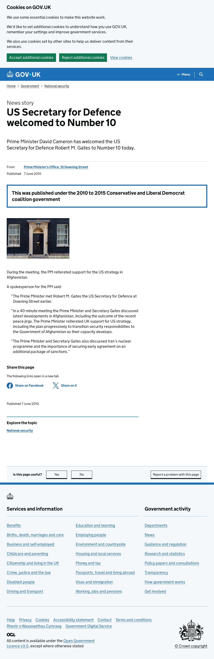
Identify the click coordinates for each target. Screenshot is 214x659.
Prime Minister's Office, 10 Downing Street (56, 167)
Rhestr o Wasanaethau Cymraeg (34, 626)
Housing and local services (98, 553)
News (150, 534)
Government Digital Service (88, 626)
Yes (60, 474)
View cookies (121, 57)
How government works (165, 581)
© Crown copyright (191, 646)
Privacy (25, 619)
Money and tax (88, 563)
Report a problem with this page (176, 474)
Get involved (155, 591)
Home (11, 86)
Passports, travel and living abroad (105, 572)
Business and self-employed (30, 544)
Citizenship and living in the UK (33, 563)
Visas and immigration (94, 581)
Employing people (91, 534)
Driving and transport (25, 591)
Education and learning (95, 525)
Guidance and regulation (165, 544)
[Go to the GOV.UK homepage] (24, 74)
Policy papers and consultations (172, 563)
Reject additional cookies (83, 57)
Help (11, 619)
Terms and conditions (134, 619)
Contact (105, 619)
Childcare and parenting (27, 553)
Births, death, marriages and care (35, 534)
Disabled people (21, 581)
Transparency (156, 572)
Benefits (14, 525)
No (86, 474)
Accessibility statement (73, 619)
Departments (156, 525)
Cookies (42, 619)
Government (30, 86)
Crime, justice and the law (29, 572)
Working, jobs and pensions (99, 591)
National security (56, 86)
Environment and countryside (101, 544)
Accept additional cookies (31, 57)
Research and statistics (165, 553)
